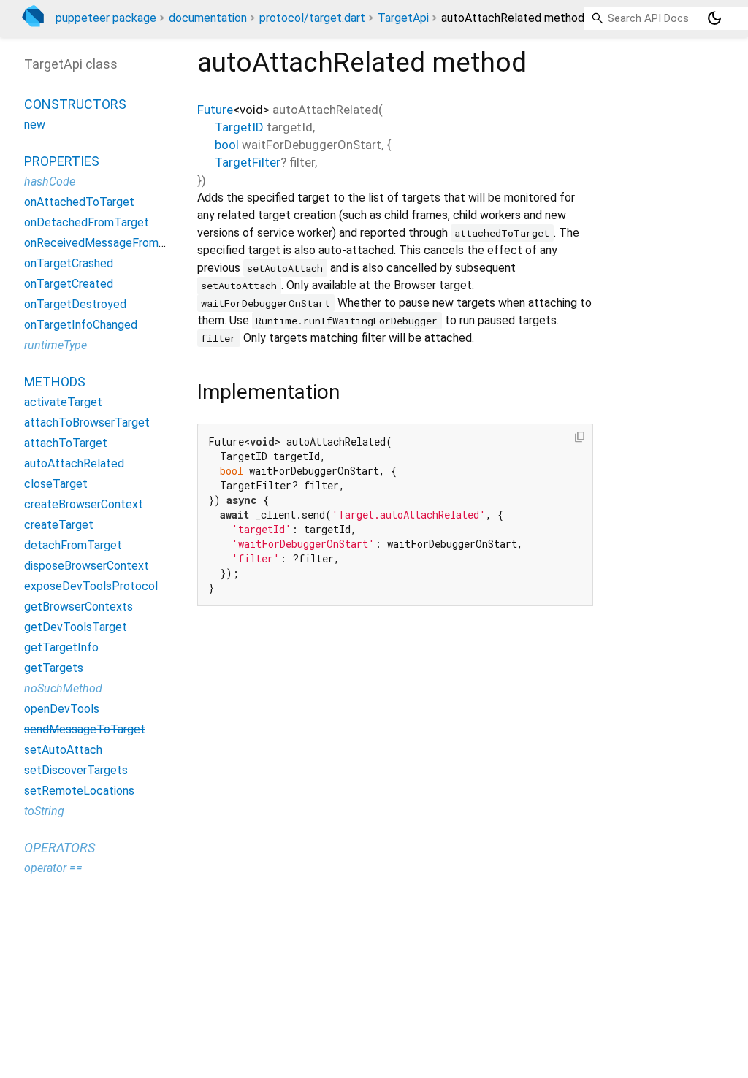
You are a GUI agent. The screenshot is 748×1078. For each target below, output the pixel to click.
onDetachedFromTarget (86, 222)
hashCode (49, 181)
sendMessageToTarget (84, 729)
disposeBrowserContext (86, 566)
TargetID (239, 127)
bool (227, 144)
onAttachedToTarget (79, 202)
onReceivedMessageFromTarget (109, 243)
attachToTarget (65, 443)
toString (44, 811)
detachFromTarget (73, 545)
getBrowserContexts (78, 606)
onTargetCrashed (68, 263)
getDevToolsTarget (75, 627)
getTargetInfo (61, 647)
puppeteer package (106, 18)
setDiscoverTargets (76, 770)
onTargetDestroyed (75, 304)
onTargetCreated (68, 284)
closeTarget (56, 484)
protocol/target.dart (312, 18)
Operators (59, 847)
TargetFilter (247, 162)
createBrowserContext (83, 504)
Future (215, 109)
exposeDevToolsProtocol (91, 586)
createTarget (59, 525)
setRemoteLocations (79, 791)
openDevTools (61, 709)
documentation (208, 18)
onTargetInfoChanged (80, 325)
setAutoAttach (63, 750)
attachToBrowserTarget (87, 422)
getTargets (53, 668)
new (34, 124)
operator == (53, 868)
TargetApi (403, 18)
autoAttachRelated (74, 463)
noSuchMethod (63, 688)
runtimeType (55, 345)
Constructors (75, 104)
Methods (54, 381)
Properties (61, 161)
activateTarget (63, 402)
